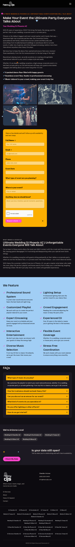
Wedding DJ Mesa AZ (29, 439)
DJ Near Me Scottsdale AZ (45, 527)
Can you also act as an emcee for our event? (37, 396)
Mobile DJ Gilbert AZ (66, 514)
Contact (5, 501)
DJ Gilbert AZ (54, 510)
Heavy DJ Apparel (9, 498)
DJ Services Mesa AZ (45, 536)
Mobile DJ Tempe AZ (9, 514)
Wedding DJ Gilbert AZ (11, 439)
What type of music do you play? (37, 377)
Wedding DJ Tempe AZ (52, 435)
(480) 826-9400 (44, 476)
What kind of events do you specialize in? (37, 401)
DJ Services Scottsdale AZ (45, 533)
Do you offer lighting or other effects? (37, 407)
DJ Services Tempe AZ (61, 533)
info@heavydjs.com (45, 479)
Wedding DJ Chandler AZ (12, 435)
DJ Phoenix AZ (23, 510)
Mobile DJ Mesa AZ (52, 514)
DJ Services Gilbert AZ (30, 536)
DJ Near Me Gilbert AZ (31, 530)
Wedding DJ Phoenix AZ (29, 520)
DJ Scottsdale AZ (34, 510)
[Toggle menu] (70, 3)
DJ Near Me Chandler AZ (14, 527)
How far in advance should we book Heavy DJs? (37, 391)
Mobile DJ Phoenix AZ (39, 514)
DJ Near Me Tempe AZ (61, 527)
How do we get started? (37, 412)
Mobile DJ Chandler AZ (37, 516)
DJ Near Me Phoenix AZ (29, 527)
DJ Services (7, 492)
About (5, 495)
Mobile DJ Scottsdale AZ (24, 514)
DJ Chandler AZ (12, 510)
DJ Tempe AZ (44, 510)
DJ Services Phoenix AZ (29, 533)
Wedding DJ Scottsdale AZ (32, 435)
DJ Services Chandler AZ (14, 533)
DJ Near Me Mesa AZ (44, 530)
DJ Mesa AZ (63, 510)
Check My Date (11, 459)
